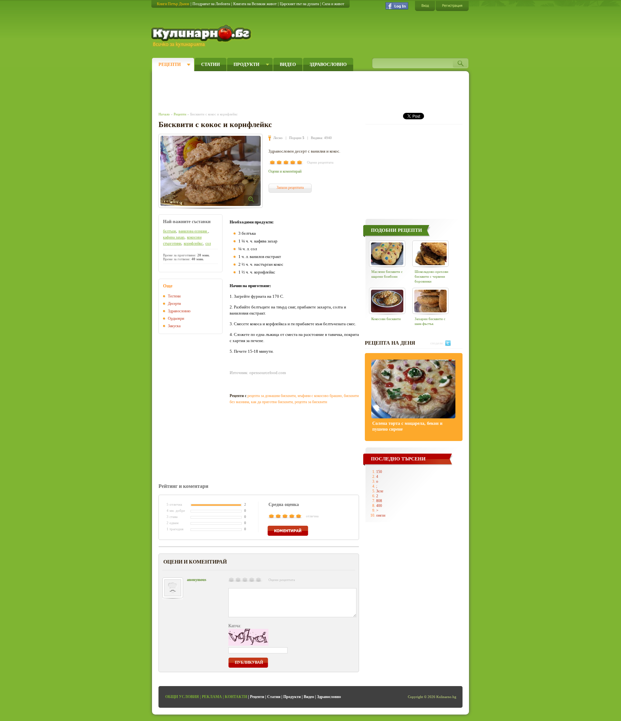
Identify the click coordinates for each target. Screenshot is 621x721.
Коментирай (287, 531)
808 (379, 501)
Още (167, 286)
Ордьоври (176, 318)
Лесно (278, 138)
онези (380, 515)
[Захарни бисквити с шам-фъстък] (430, 301)
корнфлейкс (193, 243)
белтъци (169, 231)
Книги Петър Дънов (173, 4)
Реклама (212, 696)
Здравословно (328, 64)
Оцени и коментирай (284, 171)
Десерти (174, 303)
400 (379, 505)
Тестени (174, 296)
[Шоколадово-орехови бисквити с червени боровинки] (430, 254)
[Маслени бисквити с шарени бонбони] (387, 254)
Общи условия (182, 696)
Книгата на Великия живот (255, 4)
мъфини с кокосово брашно (320, 395)
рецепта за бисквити (311, 402)
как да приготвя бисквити (272, 402)
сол (208, 243)
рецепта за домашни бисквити (271, 395)
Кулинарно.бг (202, 36)
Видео (288, 64)
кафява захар (173, 237)
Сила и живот (333, 4)
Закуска (174, 326)
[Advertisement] (277, 89)
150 (379, 471)
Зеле (379, 491)
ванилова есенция (193, 231)
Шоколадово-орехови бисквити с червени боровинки (431, 276)
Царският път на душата (299, 4)
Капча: (234, 625)
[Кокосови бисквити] (387, 301)
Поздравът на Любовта (211, 4)
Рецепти (169, 64)
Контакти (236, 696)
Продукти (246, 64)
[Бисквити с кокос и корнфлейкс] (210, 171)
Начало (164, 114)
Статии (210, 64)
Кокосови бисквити (386, 319)
